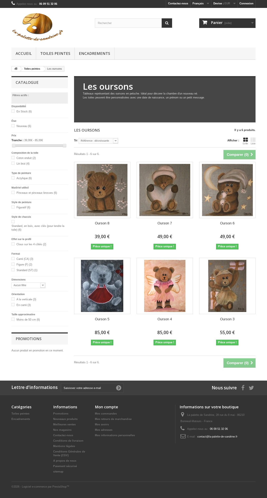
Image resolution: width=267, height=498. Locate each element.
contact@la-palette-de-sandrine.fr (217, 436)
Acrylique (24, 178)
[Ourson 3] (227, 286)
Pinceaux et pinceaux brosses (36, 192)
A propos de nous (64, 460)
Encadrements (94, 53)
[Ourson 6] (227, 190)
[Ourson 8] (102, 190)
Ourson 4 (164, 319)
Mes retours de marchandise (113, 419)
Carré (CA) (24, 258)
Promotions (29, 338)
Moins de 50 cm (28, 319)
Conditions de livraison (68, 440)
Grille (245, 143)
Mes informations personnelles (115, 435)
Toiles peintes (55, 53)
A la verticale (26, 299)
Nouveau (23, 126)
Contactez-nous (178, 3)
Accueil (24, 53)
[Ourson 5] (102, 286)
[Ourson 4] (165, 286)
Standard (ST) (26, 270)
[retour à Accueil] (16, 69)
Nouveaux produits (65, 419)
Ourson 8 (102, 223)
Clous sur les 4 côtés (31, 244)
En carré (23, 305)
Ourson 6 (227, 223)
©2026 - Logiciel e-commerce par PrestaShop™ (40, 486)
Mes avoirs (102, 424)
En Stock (24, 111)
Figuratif (23, 207)
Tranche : (17, 140)
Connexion (246, 3)
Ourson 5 (102, 319)
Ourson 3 (227, 319)
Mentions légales (64, 446)
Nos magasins (62, 429)
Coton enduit (26, 158)
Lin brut (22, 163)
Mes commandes (106, 413)
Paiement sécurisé (65, 466)
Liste (253, 143)
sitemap (58, 471)
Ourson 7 (164, 223)
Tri (75, 140)
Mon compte (106, 406)
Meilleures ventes (64, 424)
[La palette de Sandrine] (50, 26)
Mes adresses (103, 429)
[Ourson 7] (165, 190)
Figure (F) (24, 264)
